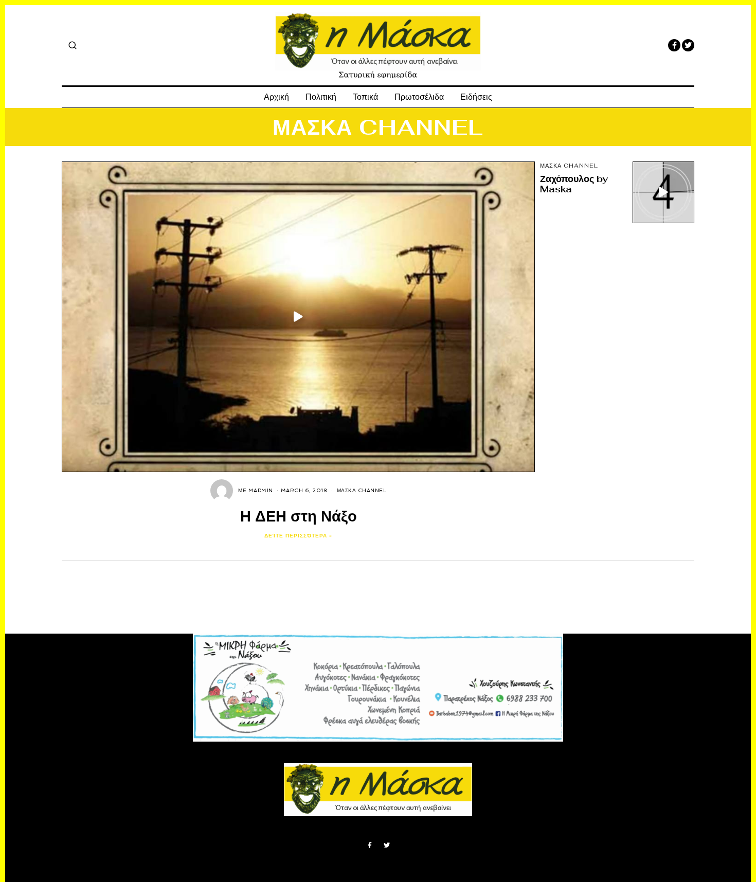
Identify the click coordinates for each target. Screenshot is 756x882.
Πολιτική (320, 97)
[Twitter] (688, 45)
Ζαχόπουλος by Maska (574, 184)
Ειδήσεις (476, 97)
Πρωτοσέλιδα (419, 97)
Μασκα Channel (362, 490)
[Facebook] (674, 45)
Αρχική (276, 97)
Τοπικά (365, 97)
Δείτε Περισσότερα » (298, 535)
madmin (260, 490)
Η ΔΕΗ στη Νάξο (298, 516)
